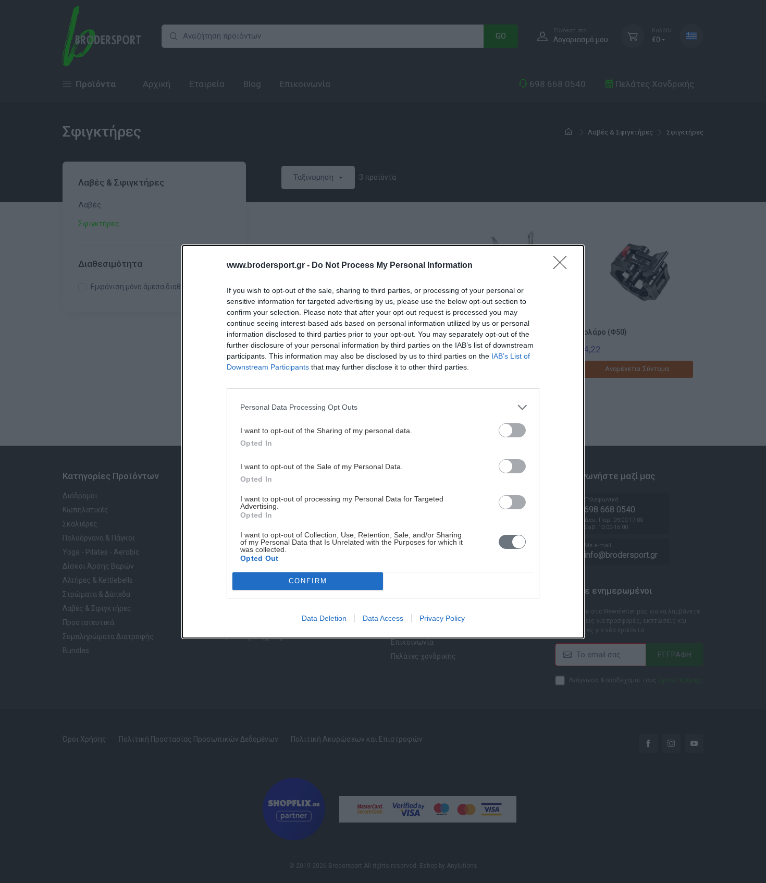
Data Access (383, 618)
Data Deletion (324, 618)
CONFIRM (308, 581)
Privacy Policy (442, 618)
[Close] (563, 266)
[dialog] (383, 442)
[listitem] (383, 407)
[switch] (512, 430)
